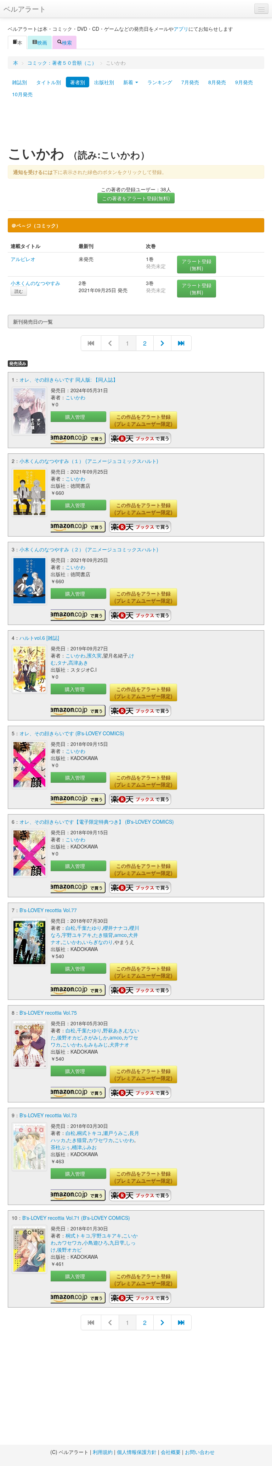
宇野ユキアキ (77, 934)
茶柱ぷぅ (60, 1147)
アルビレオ (23, 258)
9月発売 (244, 82)
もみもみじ (95, 1044)
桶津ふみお (84, 1147)
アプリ (181, 28)
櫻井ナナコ (115, 927)
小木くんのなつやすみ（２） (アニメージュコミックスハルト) (88, 549)
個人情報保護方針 (137, 1451)
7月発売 (190, 82)
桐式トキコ (89, 1132)
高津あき (78, 662)
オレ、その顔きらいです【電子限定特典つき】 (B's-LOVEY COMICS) (96, 821)
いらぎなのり (98, 941)
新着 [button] (129, 82)
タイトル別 (48, 82)
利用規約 (103, 1451)
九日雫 (116, 1242)
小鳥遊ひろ (95, 1242)
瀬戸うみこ (115, 1132)
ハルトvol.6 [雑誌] (39, 637)
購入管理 (75, 416)
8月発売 (217, 82)
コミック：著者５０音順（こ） (62, 62)
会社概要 (171, 1451)
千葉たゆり (89, 927)
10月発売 (22, 94)
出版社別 (104, 82)
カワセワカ (100, 1139)
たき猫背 (103, 934)
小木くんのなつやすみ (35, 282)
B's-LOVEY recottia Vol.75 (48, 1012)
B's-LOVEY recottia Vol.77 (48, 910)
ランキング (159, 82)
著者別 (77, 82)
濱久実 (94, 655)
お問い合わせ (200, 1451)
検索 (67, 42)
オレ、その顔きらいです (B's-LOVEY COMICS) (71, 733)
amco (120, 934)
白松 (70, 927)
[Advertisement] (136, 125)
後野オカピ (69, 1037)
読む (19, 291)
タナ (62, 662)
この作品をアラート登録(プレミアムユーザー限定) (143, 420)
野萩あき (113, 1030)
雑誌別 (19, 82)
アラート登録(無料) (196, 264)
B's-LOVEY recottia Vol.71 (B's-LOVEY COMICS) (76, 1217)
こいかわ (75, 397)
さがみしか (95, 1037)
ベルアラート (25, 9)
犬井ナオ (119, 1044)
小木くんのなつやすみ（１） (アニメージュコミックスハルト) (88, 460)
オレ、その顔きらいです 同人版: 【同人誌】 (68, 379)
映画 (42, 42)
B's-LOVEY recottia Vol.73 (48, 1115)
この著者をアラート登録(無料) (136, 198)
